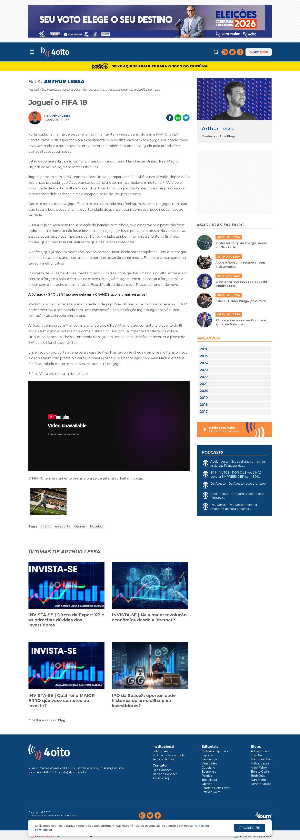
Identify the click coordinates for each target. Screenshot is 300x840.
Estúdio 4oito (211, 792)
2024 (204, 363)
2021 (204, 384)
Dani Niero (258, 780)
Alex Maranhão (261, 759)
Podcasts (212, 452)
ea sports (62, 526)
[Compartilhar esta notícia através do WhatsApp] (177, 117)
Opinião (207, 784)
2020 (204, 391)
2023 (204, 370)
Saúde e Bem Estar (215, 788)
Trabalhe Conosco (165, 774)
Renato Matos (261, 784)
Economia (209, 771)
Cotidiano (208, 767)
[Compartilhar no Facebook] (169, 117)
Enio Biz (256, 755)
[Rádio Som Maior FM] (259, 52)
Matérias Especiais (215, 751)
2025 (204, 356)
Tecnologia (209, 780)
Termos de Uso (163, 759)
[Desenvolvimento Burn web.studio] (264, 815)
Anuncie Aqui (161, 778)
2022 (204, 377)
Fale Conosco (162, 770)
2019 (204, 398)
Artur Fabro (259, 767)
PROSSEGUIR (249, 828)
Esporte (207, 755)
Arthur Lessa (60, 116)
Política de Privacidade (168, 755)
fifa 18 (46, 526)
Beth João (258, 776)
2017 (204, 412)
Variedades (209, 763)
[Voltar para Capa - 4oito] (73, 52)
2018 (204, 405)
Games (80, 526)
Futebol (96, 526)
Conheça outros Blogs (219, 136)
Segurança (209, 759)
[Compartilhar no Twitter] (186, 117)
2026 (204, 349)
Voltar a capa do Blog (48, 720)
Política (207, 776)
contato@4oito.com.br (71, 772)
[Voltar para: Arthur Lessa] (234, 99)
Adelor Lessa (260, 751)
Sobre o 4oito (162, 751)
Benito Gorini (260, 771)
